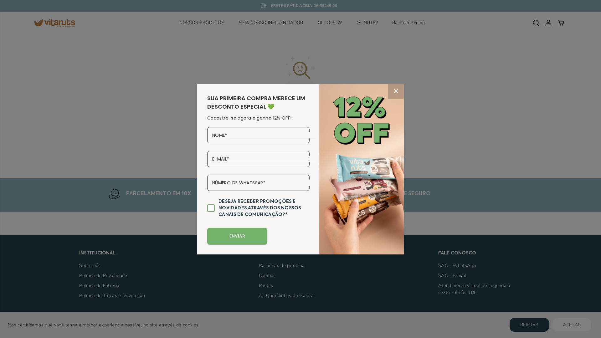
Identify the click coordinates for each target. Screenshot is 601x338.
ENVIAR (237, 236)
